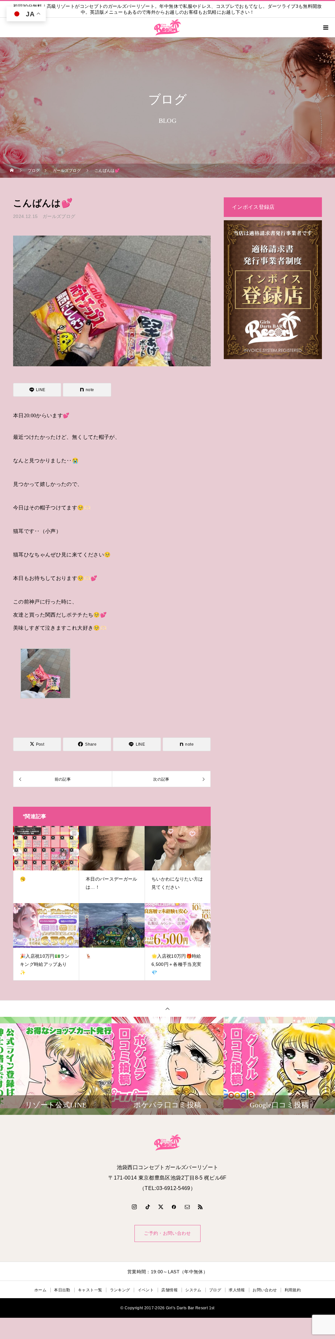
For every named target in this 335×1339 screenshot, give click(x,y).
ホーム (40, 1290)
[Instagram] (134, 1206)
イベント (146, 1290)
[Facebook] (174, 1206)
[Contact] (187, 1206)
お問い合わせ (265, 1290)
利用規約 (293, 1290)
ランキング (120, 1290)
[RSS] (200, 1206)
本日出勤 (62, 1290)
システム (193, 1290)
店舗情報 (169, 1290)
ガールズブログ (59, 216)
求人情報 (237, 1290)
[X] (161, 1206)
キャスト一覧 (90, 1290)
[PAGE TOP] (167, 1008)
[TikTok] (147, 1206)
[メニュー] (325, 27)
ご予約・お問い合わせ (167, 1233)
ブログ (215, 1290)
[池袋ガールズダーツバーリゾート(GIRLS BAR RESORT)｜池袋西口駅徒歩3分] (167, 1142)
